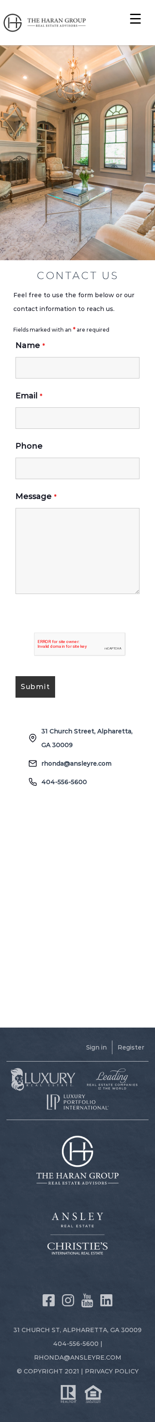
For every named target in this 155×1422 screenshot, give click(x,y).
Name (30, 345)
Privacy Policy (112, 1371)
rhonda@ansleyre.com (76, 763)
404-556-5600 (64, 782)
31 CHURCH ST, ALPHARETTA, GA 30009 (77, 1330)
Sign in (96, 1047)
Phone (29, 446)
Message (36, 496)
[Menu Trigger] (135, 18)
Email (29, 395)
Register (131, 1047)
